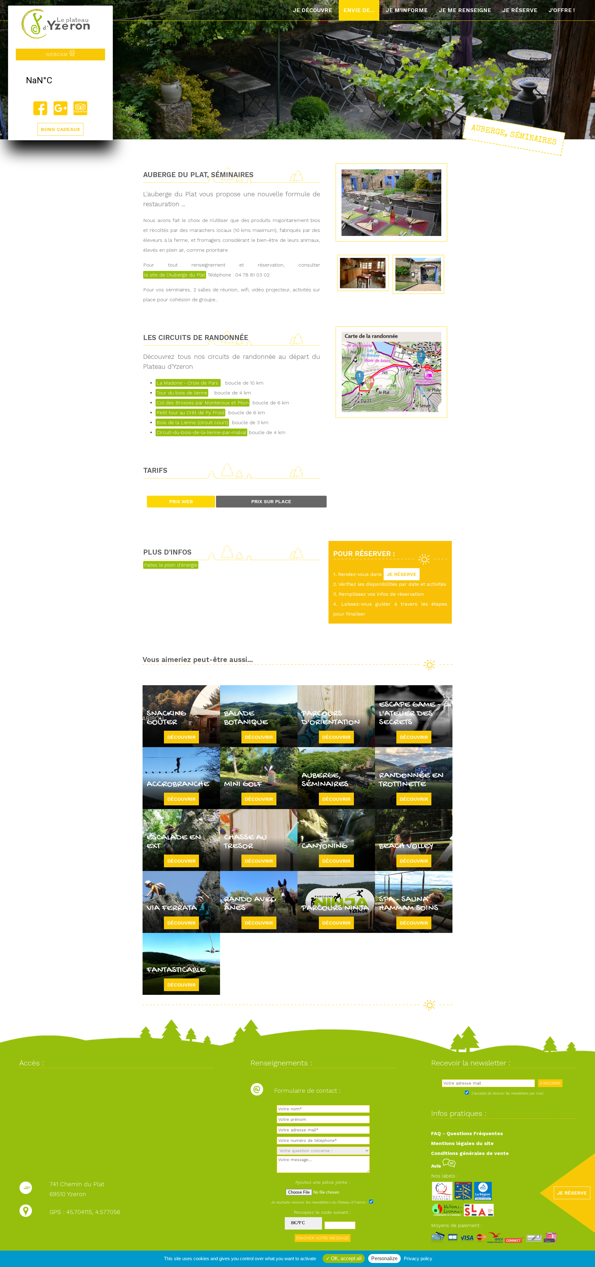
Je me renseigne (465, 10)
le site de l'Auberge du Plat (174, 275)
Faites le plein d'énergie (170, 565)
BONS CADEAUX (60, 129)
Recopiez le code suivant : (322, 1212)
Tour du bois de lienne (181, 393)
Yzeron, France (60, 80)
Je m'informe (407, 10)
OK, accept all (346, 1258)
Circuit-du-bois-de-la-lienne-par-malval (201, 432)
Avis (437, 1166)
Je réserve (519, 10)
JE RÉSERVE (401, 574)
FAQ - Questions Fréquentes (467, 1133)
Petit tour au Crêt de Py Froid (190, 413)
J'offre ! (562, 10)
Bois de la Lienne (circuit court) (192, 422)
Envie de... (359, 10)
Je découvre (312, 10)
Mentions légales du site (462, 1143)
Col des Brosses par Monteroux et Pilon (202, 403)
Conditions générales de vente (470, 1153)
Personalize (384, 1258)
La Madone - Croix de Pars (188, 383)
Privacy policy (418, 1258)
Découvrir (181, 737)
